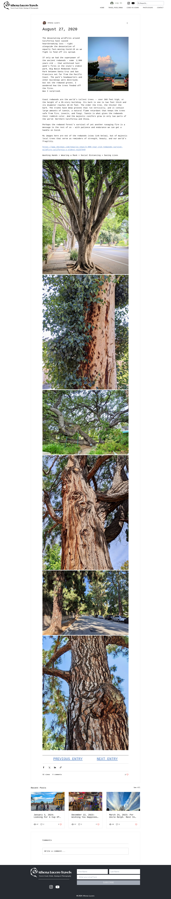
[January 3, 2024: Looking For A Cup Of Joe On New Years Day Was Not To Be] (48, 801)
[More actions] (127, 23)
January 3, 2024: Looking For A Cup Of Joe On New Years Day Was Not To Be (46, 816)
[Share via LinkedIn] (55, 767)
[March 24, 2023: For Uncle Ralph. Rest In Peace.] (123, 801)
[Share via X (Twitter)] (49, 767)
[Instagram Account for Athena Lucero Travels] (51, 887)
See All (137, 787)
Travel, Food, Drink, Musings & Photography (55, 876)
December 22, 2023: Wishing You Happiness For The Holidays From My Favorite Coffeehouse (85, 816)
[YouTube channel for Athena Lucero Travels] (57, 887)
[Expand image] (85, 217)
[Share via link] (61, 767)
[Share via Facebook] (43, 767)
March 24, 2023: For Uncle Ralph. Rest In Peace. (122, 816)
